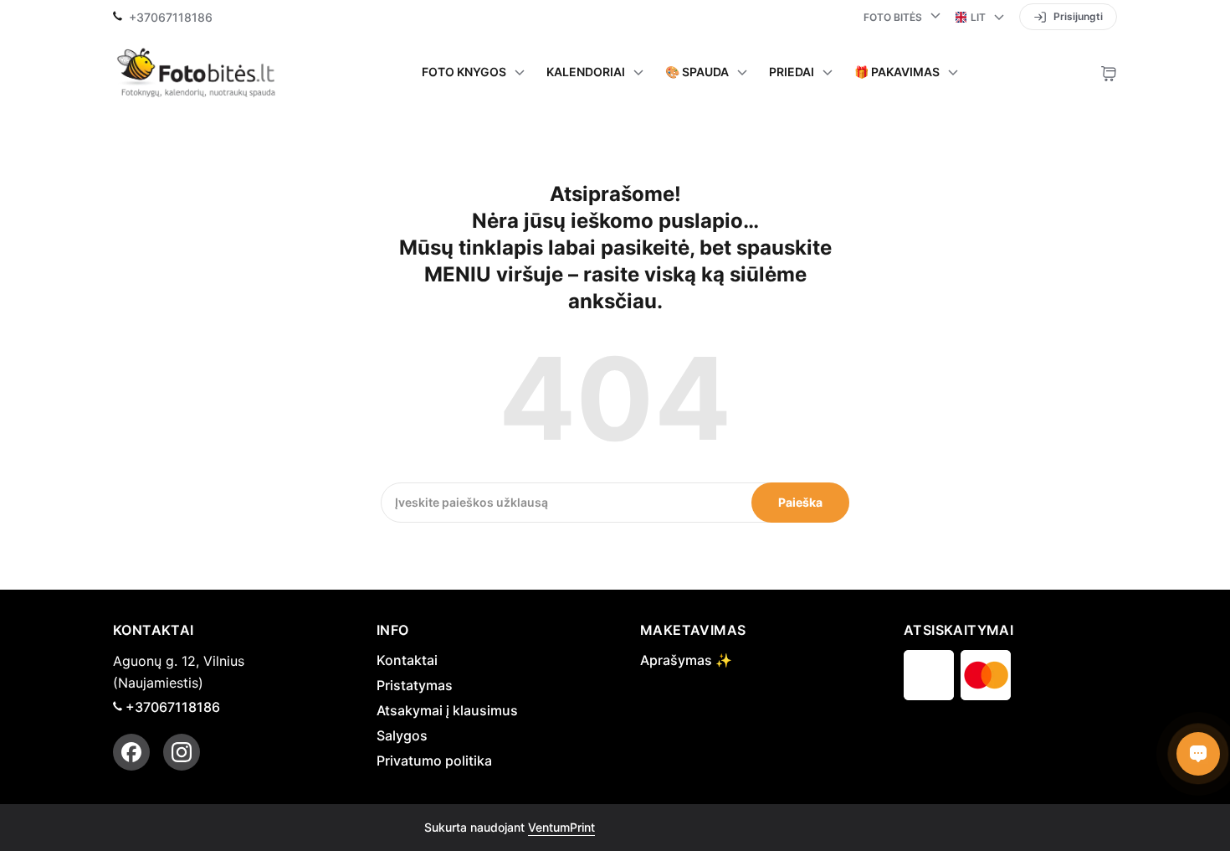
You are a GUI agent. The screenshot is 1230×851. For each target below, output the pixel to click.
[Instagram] (181, 752)
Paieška (800, 502)
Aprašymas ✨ (686, 660)
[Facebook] (131, 752)
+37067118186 (171, 17)
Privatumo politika (434, 760)
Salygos (402, 735)
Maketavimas (693, 630)
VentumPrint (561, 827)
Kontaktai (407, 660)
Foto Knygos (464, 72)
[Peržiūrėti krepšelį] (1108, 72)
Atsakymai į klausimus (447, 710)
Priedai (791, 72)
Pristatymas (415, 685)
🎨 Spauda (697, 72)
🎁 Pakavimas (897, 72)
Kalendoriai (585, 72)
